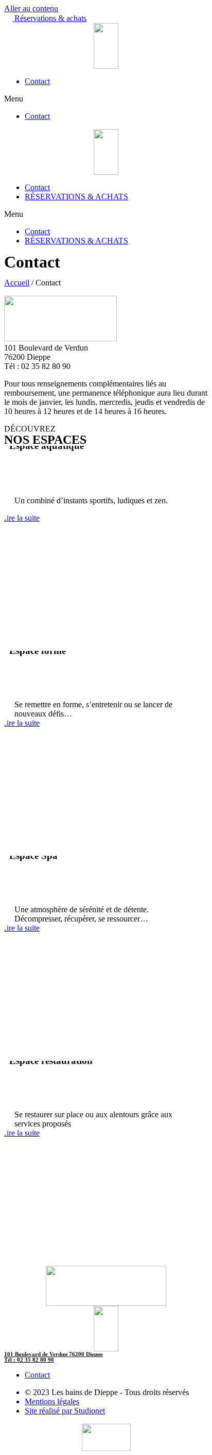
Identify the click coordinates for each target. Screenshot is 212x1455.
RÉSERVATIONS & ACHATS (76, 196)
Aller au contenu (31, 8)
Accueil (16, 282)
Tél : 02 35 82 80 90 (29, 1360)
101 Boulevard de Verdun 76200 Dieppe (53, 1354)
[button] (45, 18)
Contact (37, 81)
